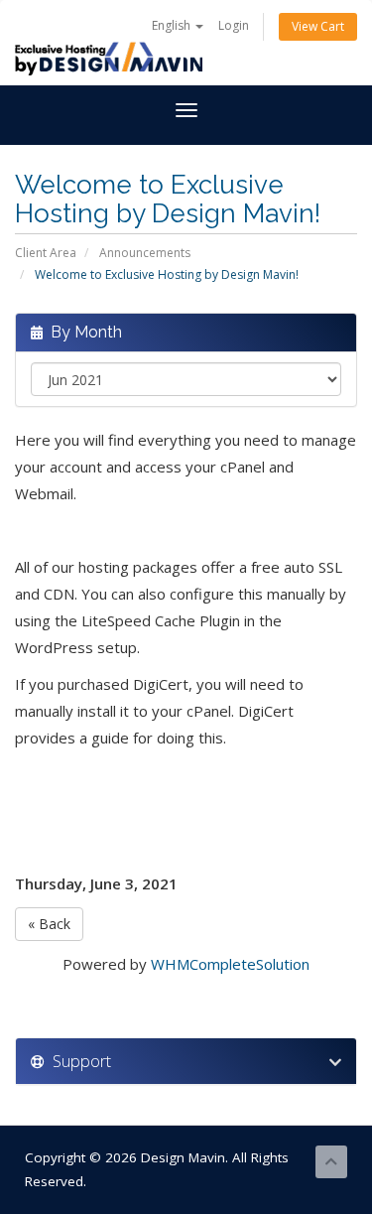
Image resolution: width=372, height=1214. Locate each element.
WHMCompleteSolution (230, 964)
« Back (49, 923)
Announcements (144, 252)
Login (233, 25)
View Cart (318, 26)
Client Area (45, 252)
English (172, 25)
